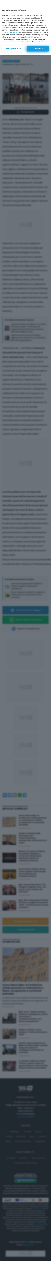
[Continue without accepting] (48, 3)
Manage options (13, 49)
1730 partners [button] (18, 16)
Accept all (38, 49)
